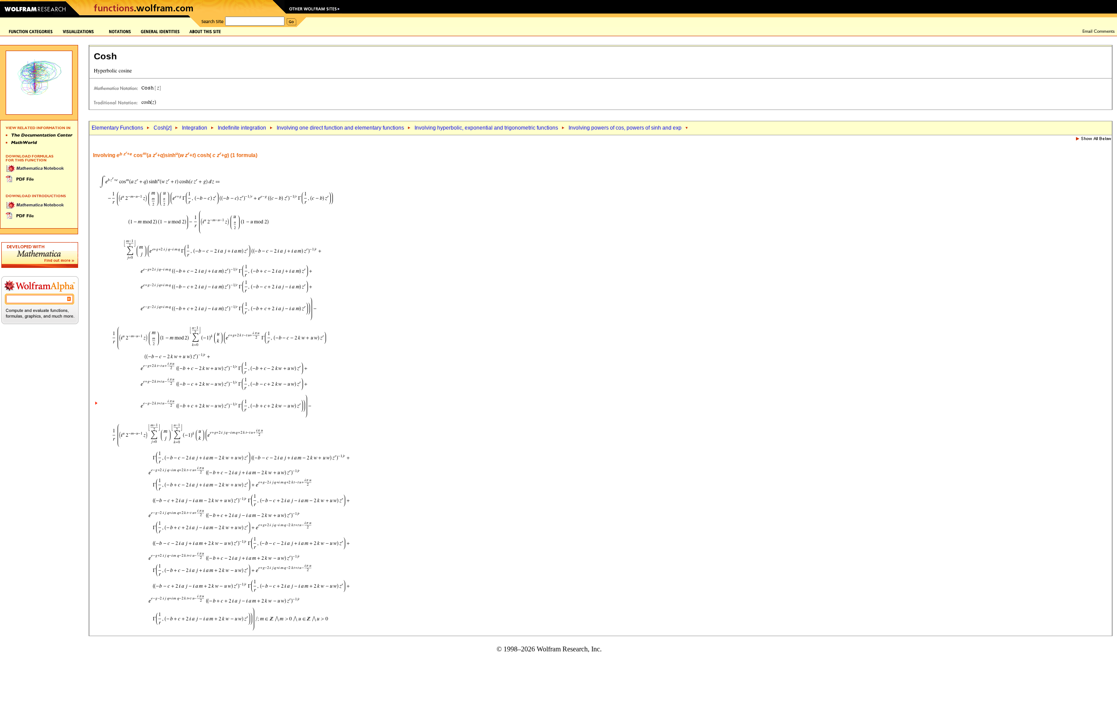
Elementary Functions (117, 128)
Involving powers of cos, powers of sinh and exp (625, 128)
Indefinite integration (242, 128)
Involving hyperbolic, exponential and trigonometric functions (486, 128)
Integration (194, 128)
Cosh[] (162, 128)
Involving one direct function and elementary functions (340, 128)
